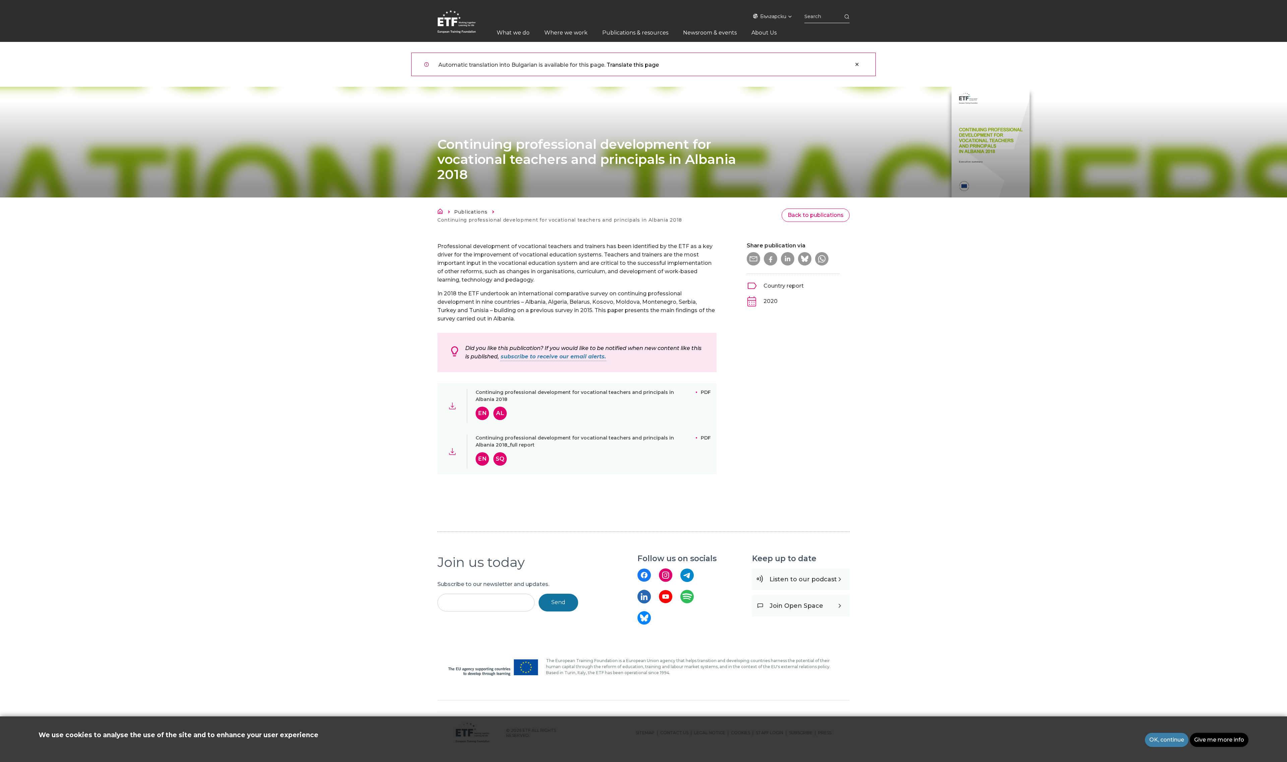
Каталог (442, 213)
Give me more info (1219, 740)
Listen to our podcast (803, 579)
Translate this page (633, 65)
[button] (753, 259)
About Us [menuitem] (764, 33)
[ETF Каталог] (463, 26)
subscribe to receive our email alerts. (553, 356)
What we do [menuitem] (513, 33)
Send (558, 602)
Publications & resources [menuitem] (635, 33)
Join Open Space (796, 605)
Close (857, 64)
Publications (470, 212)
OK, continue (1166, 740)
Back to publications (816, 215)
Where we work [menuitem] (566, 33)
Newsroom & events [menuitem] (710, 33)
